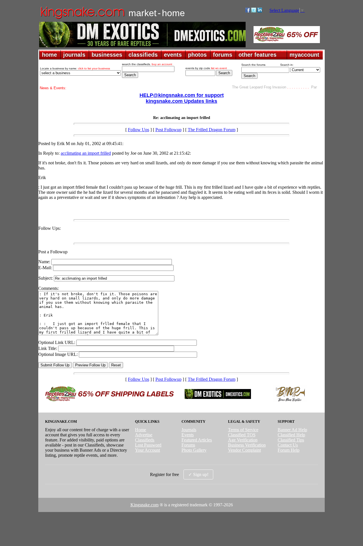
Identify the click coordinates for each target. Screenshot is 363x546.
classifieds (143, 55)
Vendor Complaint (244, 450)
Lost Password (148, 445)
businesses (107, 55)
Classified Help (291, 434)
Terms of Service (243, 429)
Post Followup (168, 129)
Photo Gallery (194, 450)
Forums (188, 445)
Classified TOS (242, 434)
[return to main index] (82, 18)
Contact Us (288, 445)
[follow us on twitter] (253, 11)
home (49, 55)
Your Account (147, 450)
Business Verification (247, 445)
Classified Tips (291, 439)
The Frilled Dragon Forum (211, 129)
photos (197, 55)
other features (258, 55)
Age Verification (243, 439)
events (173, 55)
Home (140, 429)
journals (74, 55)
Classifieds (144, 439)
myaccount (304, 55)
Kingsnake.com (144, 504)
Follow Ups (138, 129)
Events (188, 434)
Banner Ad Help (292, 429)
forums (222, 55)
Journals (189, 429)
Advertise (143, 434)
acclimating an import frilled (86, 153)
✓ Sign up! (198, 474)
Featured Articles (197, 439)
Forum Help (288, 450)
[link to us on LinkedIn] (259, 11)
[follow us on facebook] (247, 11)
